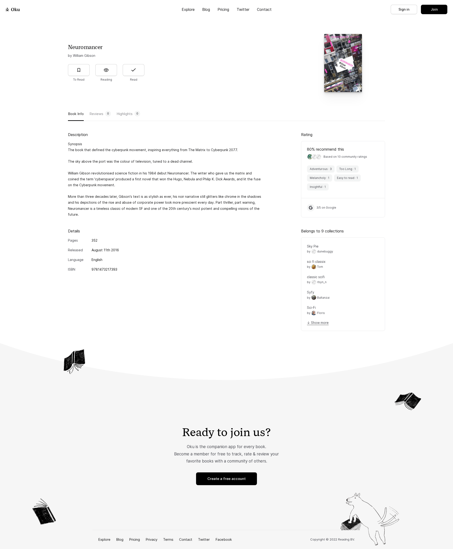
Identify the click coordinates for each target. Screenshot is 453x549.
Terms (168, 539)
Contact (264, 9)
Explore (188, 9)
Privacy (151, 539)
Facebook (223, 539)
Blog (206, 9)
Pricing (223, 9)
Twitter (243, 9)
